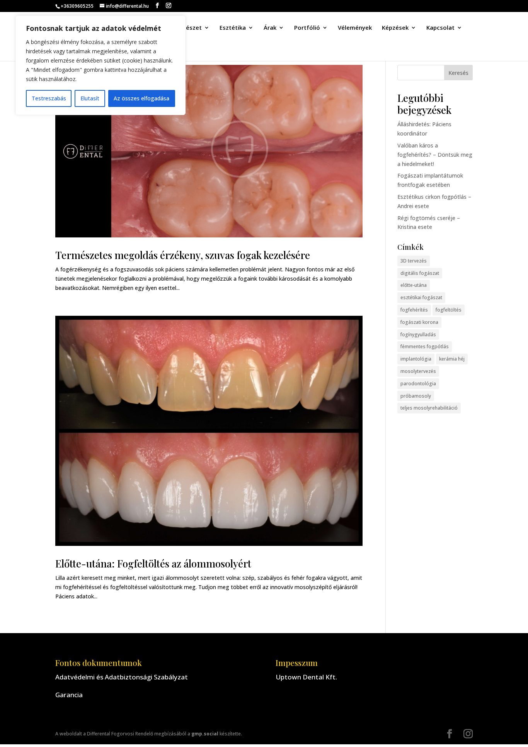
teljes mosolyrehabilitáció (429, 408)
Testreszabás (49, 98)
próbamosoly (415, 396)
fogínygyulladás (418, 334)
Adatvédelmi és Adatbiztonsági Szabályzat (121, 676)
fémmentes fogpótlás (424, 346)
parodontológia (418, 383)
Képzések (395, 28)
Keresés (458, 72)
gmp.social (204, 733)
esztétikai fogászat (421, 297)
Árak (270, 28)
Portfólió (307, 28)
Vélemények (355, 28)
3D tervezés (413, 260)
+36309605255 (77, 6)
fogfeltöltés (449, 310)
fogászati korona (419, 322)
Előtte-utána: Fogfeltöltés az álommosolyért (153, 563)
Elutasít (89, 98)
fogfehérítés (414, 310)
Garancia (69, 694)
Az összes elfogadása (141, 98)
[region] (100, 65)
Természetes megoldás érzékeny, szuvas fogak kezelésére (182, 255)
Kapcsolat (440, 28)
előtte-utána (413, 285)
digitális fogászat (419, 273)
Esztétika (233, 28)
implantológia (415, 359)
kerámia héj (452, 359)
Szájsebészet (183, 28)
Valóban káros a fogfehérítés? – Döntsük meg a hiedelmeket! (434, 155)
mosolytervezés (418, 371)
